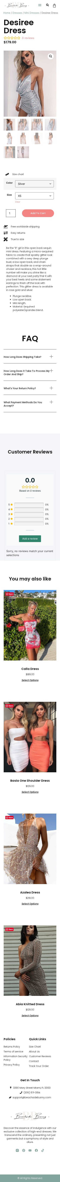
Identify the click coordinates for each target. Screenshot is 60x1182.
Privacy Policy (12, 1064)
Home (6, 12)
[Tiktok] (42, 1150)
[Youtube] (30, 1150)
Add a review (30, 538)
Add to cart (38, 213)
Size (9, 195)
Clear (17, 202)
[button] (39, 5)
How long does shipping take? (22, 357)
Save (11, 594)
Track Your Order (39, 1066)
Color (9, 183)
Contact (34, 1061)
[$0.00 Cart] (54, 6)
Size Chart (35, 1046)
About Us (34, 1051)
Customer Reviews (40, 1056)
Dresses (17, 12)
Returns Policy (12, 1046)
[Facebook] (36, 1150)
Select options (30, 680)
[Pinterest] (23, 1150)
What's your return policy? (20, 388)
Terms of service (13, 1051)
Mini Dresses (31, 12)
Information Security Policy (16, 1058)
